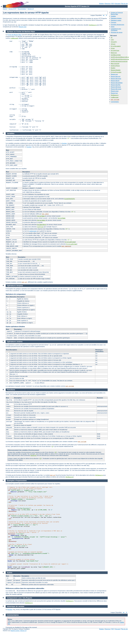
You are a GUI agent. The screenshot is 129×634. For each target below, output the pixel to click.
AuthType (40, 227)
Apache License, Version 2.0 (18, 630)
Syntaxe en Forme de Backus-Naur (117, 13)
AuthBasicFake (116, 55)
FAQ (112, 3)
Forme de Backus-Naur (15, 34)
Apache (5, 9)
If (111, 37)
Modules (101, 3)
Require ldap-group (116, 78)
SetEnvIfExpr (115, 66)
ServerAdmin (41, 220)
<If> (112, 39)
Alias (113, 48)
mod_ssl (24, 282)
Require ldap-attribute (116, 82)
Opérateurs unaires (116, 20)
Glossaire (117, 3)
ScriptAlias (115, 50)
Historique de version (116, 32)
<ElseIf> (114, 42)
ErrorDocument (116, 46)
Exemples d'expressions (117, 24)
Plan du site (124, 3)
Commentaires (115, 101)
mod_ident (45, 214)
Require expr (22, 26)
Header (113, 68)
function (29, 147)
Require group (114, 91)
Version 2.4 (31, 9)
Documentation (22, 9)
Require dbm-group (116, 89)
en (104, 15)
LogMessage (114, 97)
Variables (113, 16)
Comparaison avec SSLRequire (116, 29)
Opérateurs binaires (116, 18)
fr (106, 15)
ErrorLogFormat (70, 242)
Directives (107, 3)
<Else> (113, 44)
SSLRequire (93, 25)
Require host (114, 93)
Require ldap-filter (115, 85)
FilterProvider (116, 72)
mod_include (115, 99)
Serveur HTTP (12, 9)
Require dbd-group (116, 87)
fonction (64, 143)
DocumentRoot (41, 224)
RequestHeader (116, 70)
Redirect (114, 53)
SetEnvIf (34, 455)
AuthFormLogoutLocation (119, 61)
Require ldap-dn (115, 80)
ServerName (41, 216)
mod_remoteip (66, 246)
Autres (112, 26)
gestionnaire (33, 231)
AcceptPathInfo (69, 199)
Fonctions (113, 22)
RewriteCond (115, 63)
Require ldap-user (115, 76)
